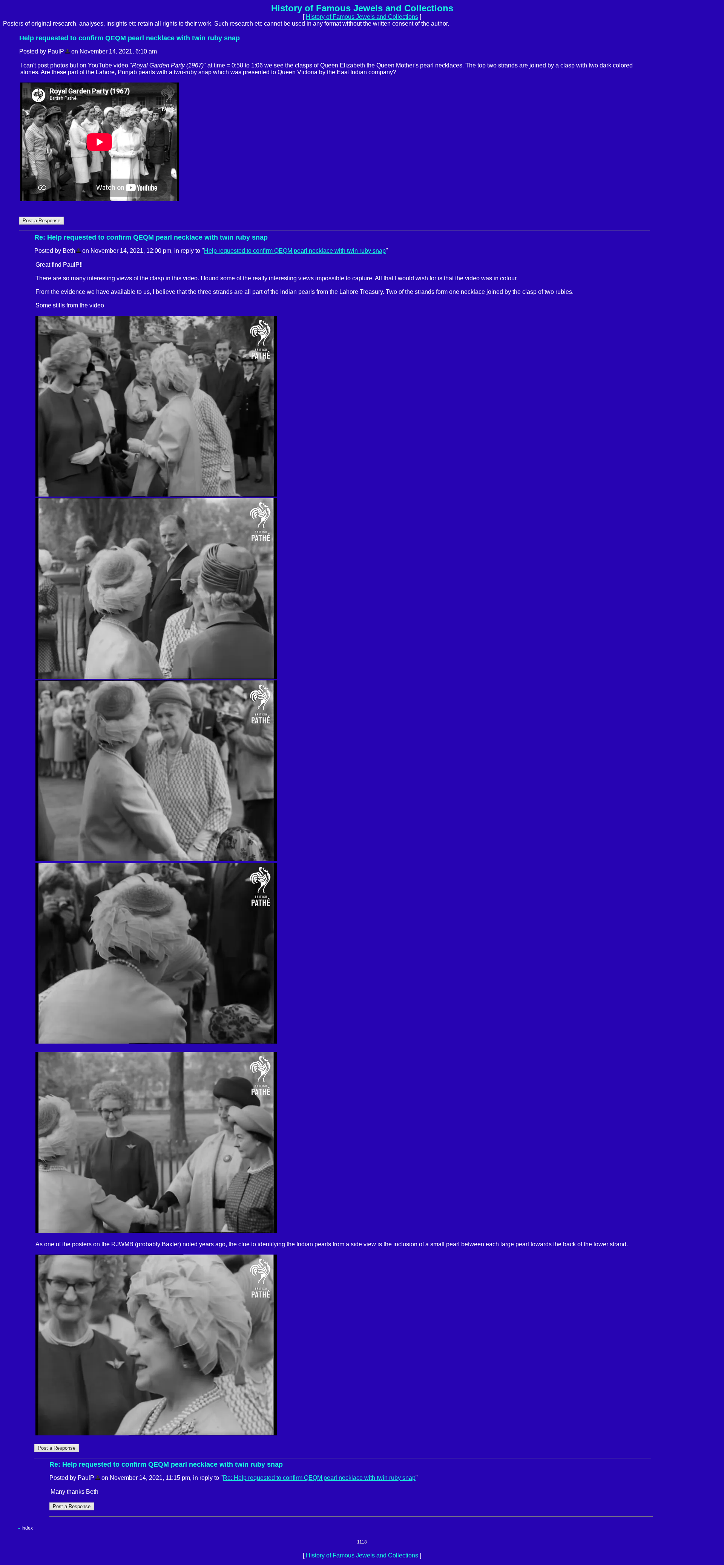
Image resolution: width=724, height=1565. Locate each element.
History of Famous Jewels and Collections (362, 17)
